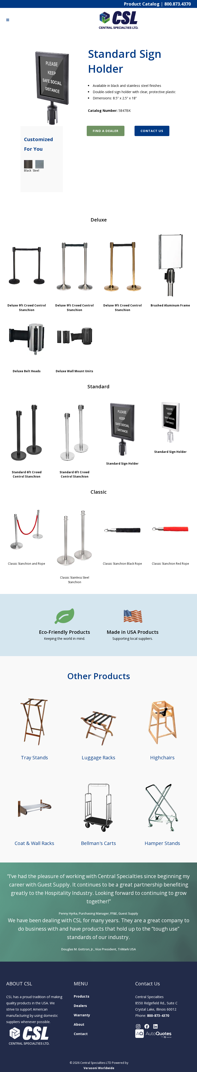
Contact (81, 1033)
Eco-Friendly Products (64, 632)
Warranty (82, 1015)
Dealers (80, 1005)
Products (81, 996)
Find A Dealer (105, 131)
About (79, 1024)
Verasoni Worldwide (99, 1068)
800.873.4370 (177, 4)
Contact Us (152, 131)
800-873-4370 (158, 1015)
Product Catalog (142, 4)
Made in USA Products (133, 632)
